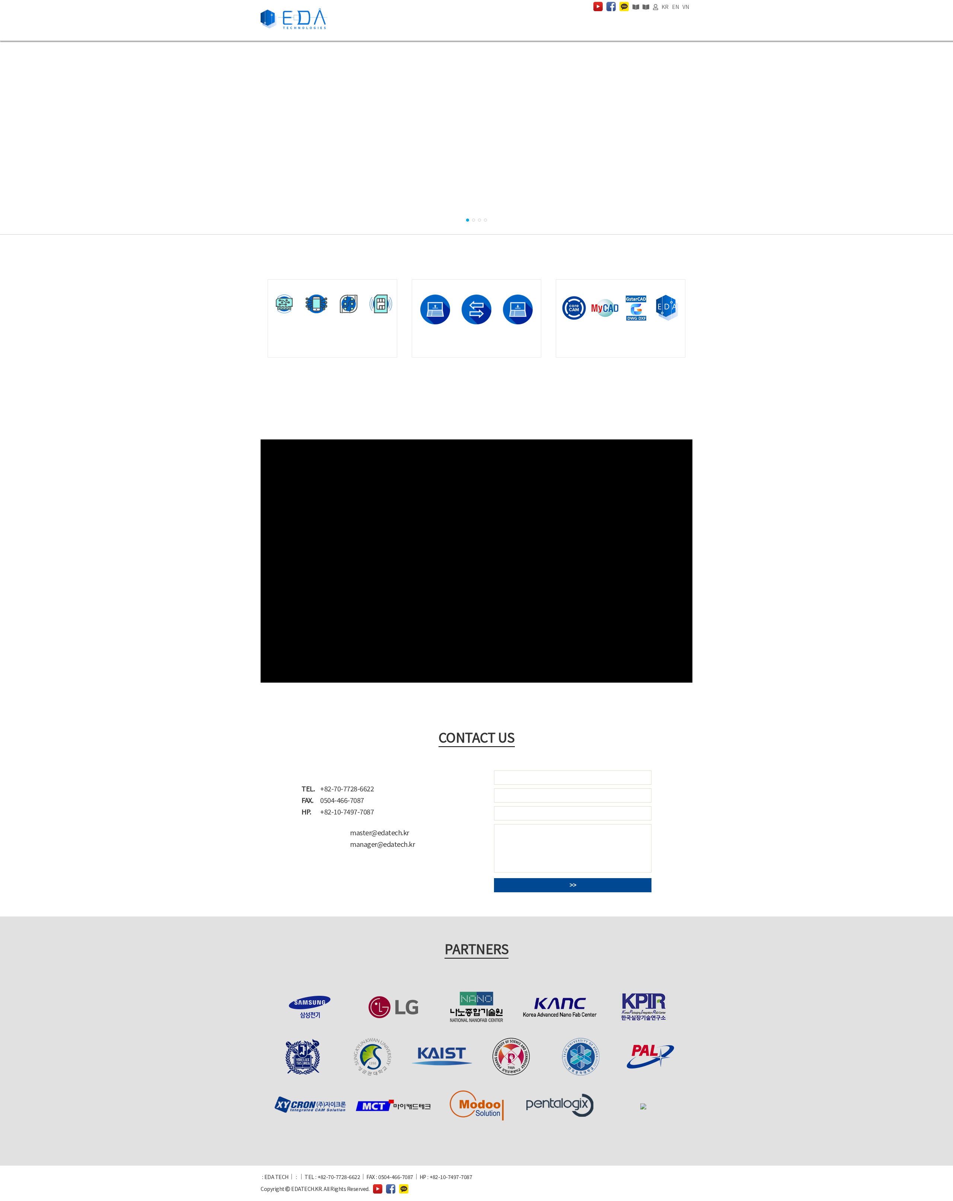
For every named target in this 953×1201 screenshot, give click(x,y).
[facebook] (611, 6)
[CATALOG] (635, 6)
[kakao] (624, 6)
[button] (467, 220)
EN (675, 6)
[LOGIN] (655, 6)
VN (685, 6)
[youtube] (598, 6)
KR (665, 6)
